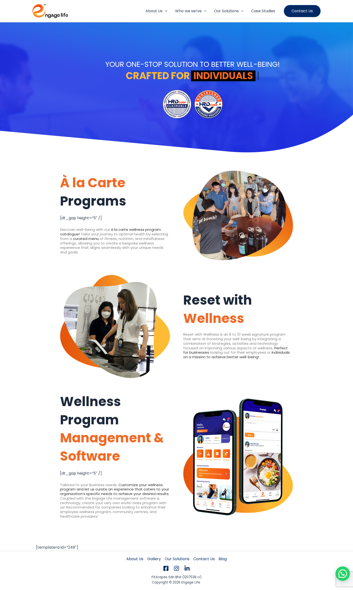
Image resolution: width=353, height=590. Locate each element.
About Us (154, 11)
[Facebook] (166, 568)
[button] (165, 11)
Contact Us (204, 559)
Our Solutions (226, 11)
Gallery (154, 559)
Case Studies (263, 11)
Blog (223, 559)
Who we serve (188, 11)
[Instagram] (176, 568)
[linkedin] (187, 568)
